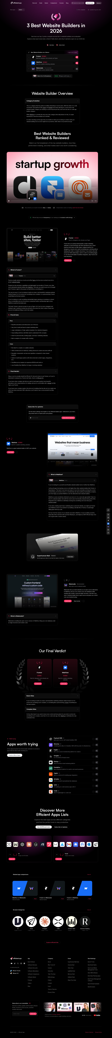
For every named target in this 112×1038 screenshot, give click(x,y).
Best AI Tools (91, 961)
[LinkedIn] (24, 963)
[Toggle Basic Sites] (52, 695)
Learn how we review (77, 207)
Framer (67, 702)
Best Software (31, 961)
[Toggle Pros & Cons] (32, 315)
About (49, 961)
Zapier (44, 107)
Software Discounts (33, 968)
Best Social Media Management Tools (93, 968)
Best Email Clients (92, 965)
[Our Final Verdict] (108, 530)
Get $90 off (68, 260)
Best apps (12, 9)
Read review (77, 601)
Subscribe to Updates (60, 827)
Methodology (51, 977)
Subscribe (50, 971)
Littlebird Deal (71, 977)
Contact (50, 983)
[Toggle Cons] (32, 344)
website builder (16, 282)
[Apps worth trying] (108, 533)
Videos (29, 983)
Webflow (32, 114)
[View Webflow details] (51, 63)
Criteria (49, 980)
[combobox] (78, 3)
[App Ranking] (108, 514)
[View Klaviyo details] (70, 762)
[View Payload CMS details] (70, 739)
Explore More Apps (14, 755)
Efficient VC (40, 378)
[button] (108, 521)
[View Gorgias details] (70, 756)
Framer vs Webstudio (46, 897)
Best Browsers (91, 986)
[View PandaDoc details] (70, 768)
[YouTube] (11, 963)
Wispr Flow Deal (72, 980)
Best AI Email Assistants (93, 983)
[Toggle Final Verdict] (32, 371)
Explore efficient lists (52, 942)
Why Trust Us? (51, 965)
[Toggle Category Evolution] (52, 101)
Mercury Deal (71, 974)
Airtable (50, 107)
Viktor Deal (70, 968)
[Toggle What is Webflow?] (72, 474)
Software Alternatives (33, 971)
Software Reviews (32, 965)
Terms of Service (52, 989)
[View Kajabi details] (70, 751)
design (49, 383)
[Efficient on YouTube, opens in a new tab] (97, 1015)
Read (35, 898)
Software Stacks (32, 977)
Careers (50, 968)
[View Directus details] (70, 745)
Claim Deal (70, 556)
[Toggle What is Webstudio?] (32, 616)
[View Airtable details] (70, 780)
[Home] (16, 3)
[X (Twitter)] (18, 963)
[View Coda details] (70, 792)
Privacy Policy (51, 992)
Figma (34, 280)
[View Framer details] (51, 57)
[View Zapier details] (70, 774)
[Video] (108, 517)
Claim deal (10, 452)
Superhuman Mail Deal (73, 961)
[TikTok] (14, 963)
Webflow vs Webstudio (19, 897)
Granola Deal (71, 965)
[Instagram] (21, 963)
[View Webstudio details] (51, 69)
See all (89, 874)
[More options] (73, 57)
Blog (29, 986)
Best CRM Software (93, 972)
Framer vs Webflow (72, 897)
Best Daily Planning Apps (94, 975)
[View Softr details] (70, 786)
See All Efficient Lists (43, 827)
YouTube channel (56, 1014)
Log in (49, 986)
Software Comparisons (33, 974)
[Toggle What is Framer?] (32, 270)
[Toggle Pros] (32, 321)
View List (12, 859)
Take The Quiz (51, 974)
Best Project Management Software (94, 979)
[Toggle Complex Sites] (52, 709)
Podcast (30, 980)
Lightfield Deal (71, 971)
